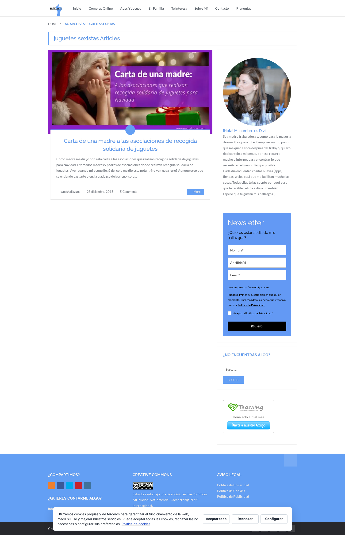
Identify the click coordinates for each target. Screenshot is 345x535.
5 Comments (128, 192)
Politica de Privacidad (233, 485)
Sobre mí (201, 8)
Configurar (274, 519)
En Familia (156, 8)
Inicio (77, 8)
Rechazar (245, 519)
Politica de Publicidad (233, 496)
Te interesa (179, 8)
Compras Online (101, 8)
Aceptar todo (216, 519)
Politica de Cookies (231, 491)
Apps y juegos (130, 8)
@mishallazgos (70, 192)
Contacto (222, 8)
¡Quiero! (257, 326)
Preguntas (243, 8)
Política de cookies (136, 524)
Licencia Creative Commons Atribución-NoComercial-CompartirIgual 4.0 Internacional (170, 500)
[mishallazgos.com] (56, 8)
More (197, 192)
